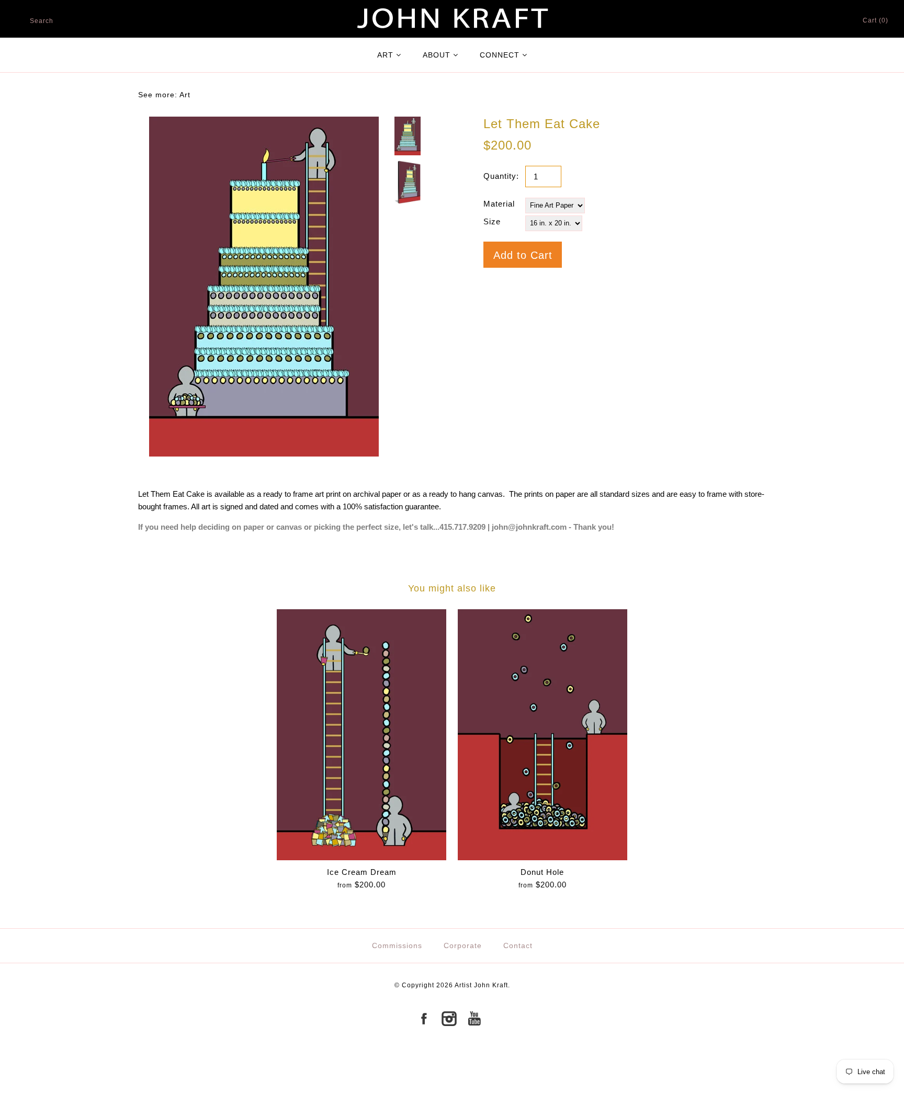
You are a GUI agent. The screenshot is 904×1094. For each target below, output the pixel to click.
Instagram (448, 1018)
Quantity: (501, 176)
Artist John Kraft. (482, 985)
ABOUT (436, 55)
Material (499, 203)
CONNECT (499, 55)
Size (492, 221)
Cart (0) (875, 20)
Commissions (397, 945)
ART (385, 55)
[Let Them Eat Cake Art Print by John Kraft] (264, 122)
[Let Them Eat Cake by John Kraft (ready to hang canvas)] (407, 182)
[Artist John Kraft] (452, 6)
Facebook (423, 1018)
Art (184, 94)
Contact (518, 945)
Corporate (463, 945)
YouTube (473, 1018)
